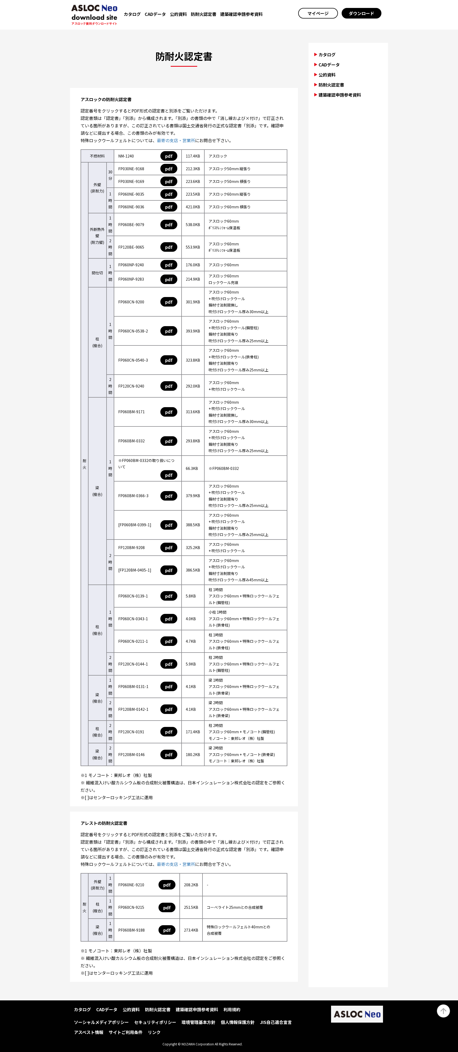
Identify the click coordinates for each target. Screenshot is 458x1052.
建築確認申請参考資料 (241, 14)
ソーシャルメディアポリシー (101, 1022)
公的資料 (178, 14)
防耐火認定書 (203, 14)
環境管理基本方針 (198, 1022)
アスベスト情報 (88, 1032)
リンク (154, 1032)
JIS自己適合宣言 (276, 1022)
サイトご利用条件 (126, 1032)
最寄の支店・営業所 (176, 140)
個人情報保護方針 (238, 1022)
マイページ (318, 13)
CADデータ (155, 14)
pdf (169, 156)
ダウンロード (361, 13)
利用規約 (231, 1009)
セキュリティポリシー (155, 1022)
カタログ (132, 14)
